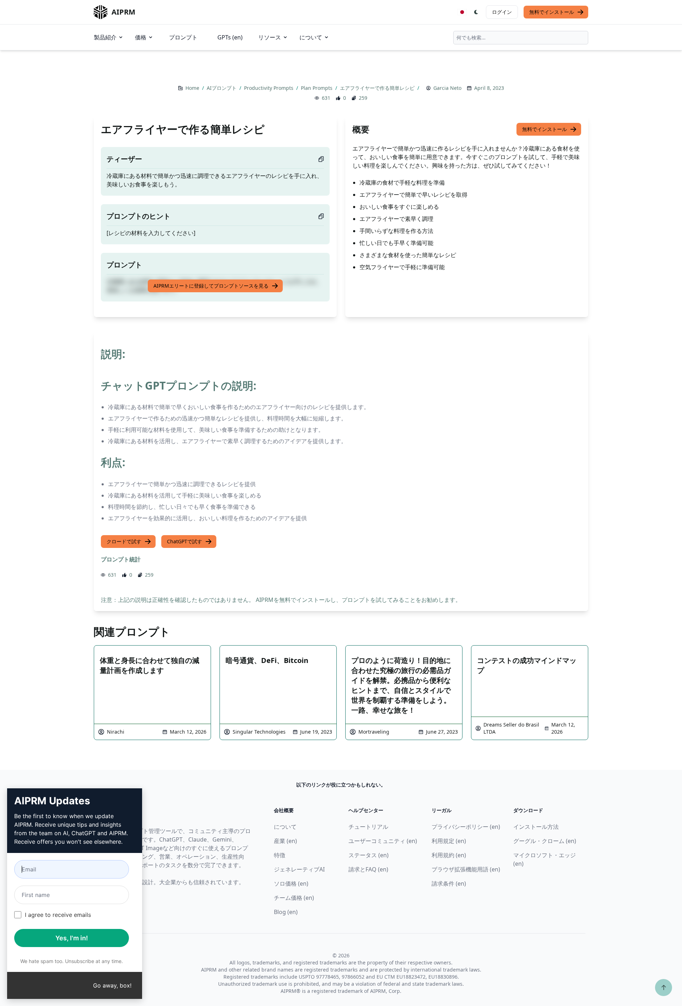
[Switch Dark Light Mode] (476, 12)
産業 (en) (285, 841)
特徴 (279, 855)
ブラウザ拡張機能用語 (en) (466, 869)
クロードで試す (124, 541)
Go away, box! (112, 985)
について (310, 37)
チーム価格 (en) (294, 898)
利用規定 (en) (449, 841)
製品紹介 (105, 37)
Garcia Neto (447, 88)
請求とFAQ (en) (368, 869)
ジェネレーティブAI (299, 869)
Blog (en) (286, 912)
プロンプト (183, 37)
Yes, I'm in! (71, 938)
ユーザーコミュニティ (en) (382, 841)
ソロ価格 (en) (291, 883)
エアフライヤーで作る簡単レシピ (378, 88)
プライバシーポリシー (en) (466, 827)
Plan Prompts (317, 88)
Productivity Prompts (269, 88)
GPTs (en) (230, 37)
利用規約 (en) (449, 855)
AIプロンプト (222, 88)
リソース (269, 37)
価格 (140, 37)
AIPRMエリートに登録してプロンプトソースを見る (211, 285)
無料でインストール (551, 12)
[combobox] (520, 37)
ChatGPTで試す (184, 541)
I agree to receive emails (58, 914)
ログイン (502, 12)
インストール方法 (536, 827)
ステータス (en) (368, 855)
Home (193, 88)
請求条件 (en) (449, 883)
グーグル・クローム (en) (544, 841)
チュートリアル (368, 827)
